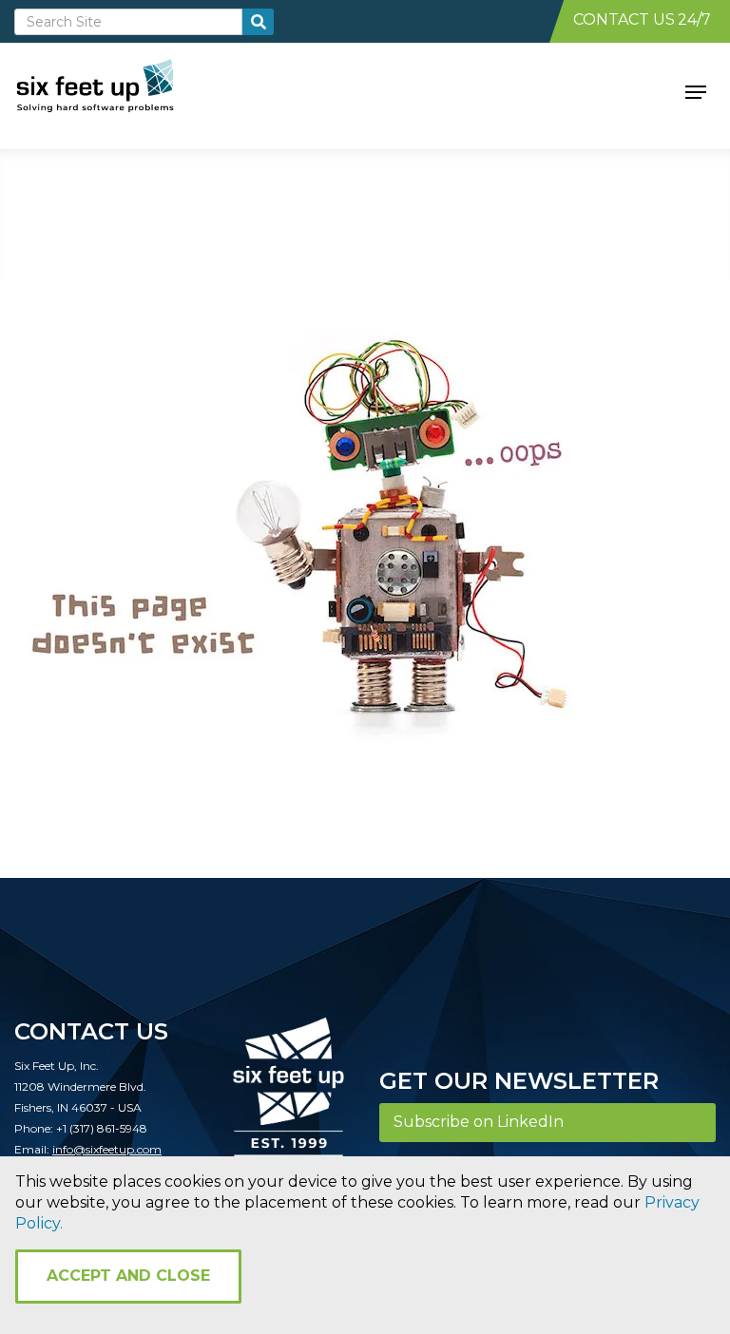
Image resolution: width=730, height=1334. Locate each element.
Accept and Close (128, 1276)
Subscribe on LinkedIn (479, 1122)
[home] (116, 90)
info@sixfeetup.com (107, 1149)
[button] (696, 90)
